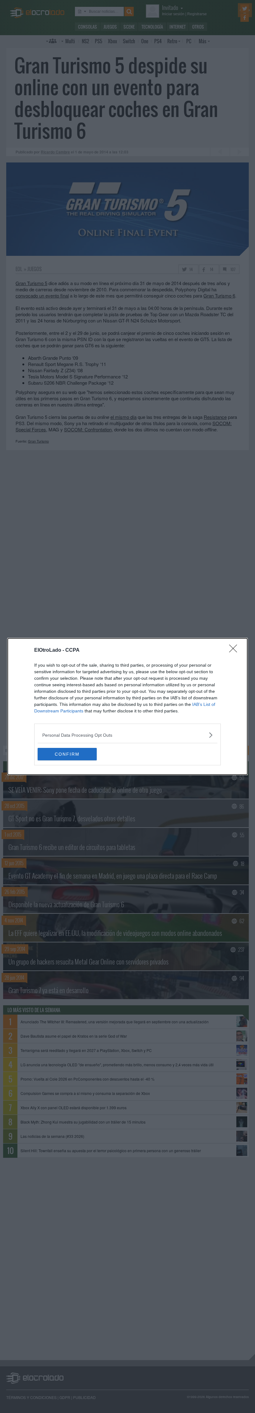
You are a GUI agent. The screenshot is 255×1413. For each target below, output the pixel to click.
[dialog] (127, 706)
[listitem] (127, 735)
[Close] (235, 650)
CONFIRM (67, 754)
